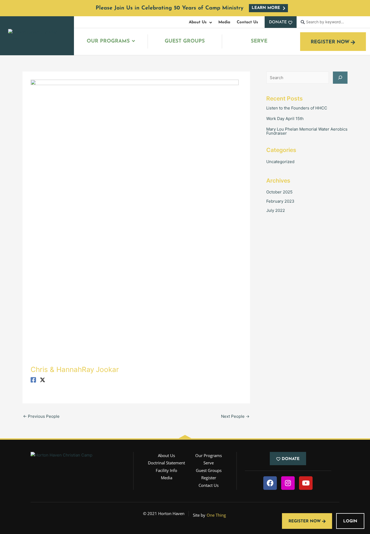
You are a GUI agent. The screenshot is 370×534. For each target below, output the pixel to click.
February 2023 (280, 201)
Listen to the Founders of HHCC (296, 108)
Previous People (41, 416)
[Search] (340, 78)
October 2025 (279, 192)
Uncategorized (280, 161)
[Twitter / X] (42, 380)
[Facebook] (33, 380)
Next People (235, 416)
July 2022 (275, 210)
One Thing (216, 515)
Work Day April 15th (285, 118)
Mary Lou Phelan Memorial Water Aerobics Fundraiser (307, 131)
